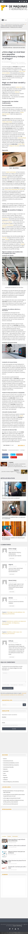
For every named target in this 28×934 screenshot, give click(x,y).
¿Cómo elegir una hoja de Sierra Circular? (12, 798)
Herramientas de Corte (8, 760)
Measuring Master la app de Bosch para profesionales (16, 840)
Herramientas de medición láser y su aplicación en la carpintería (13, 518)
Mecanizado (5, 771)
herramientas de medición (14, 450)
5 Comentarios (22, 62)
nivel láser (4, 237)
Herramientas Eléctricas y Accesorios (11, 765)
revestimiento (5, 218)
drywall (4, 226)
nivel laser (22, 450)
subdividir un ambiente (7, 225)
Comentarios (15, 836)
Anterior (11, 462)
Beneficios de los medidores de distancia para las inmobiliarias (13, 538)
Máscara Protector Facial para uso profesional (16, 852)
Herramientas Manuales (8, 767)
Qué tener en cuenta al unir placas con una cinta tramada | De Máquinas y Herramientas (14, 623)
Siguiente (16, 470)
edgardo (11, 564)
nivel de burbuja (22, 137)
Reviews (5, 775)
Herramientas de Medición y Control (11, 62)
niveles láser (19, 87)
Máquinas (5, 769)
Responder (11, 558)
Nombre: (4, 717)
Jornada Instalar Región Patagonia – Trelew (11, 472)
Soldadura (5, 779)
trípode (7, 239)
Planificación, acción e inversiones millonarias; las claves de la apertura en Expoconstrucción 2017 (17, 465)
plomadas (4, 177)
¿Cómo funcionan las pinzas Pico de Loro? (17, 861)
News (4, 773)
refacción (17, 92)
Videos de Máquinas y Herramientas (11, 781)
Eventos (5, 758)
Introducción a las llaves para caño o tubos (17, 867)
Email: (3, 722)
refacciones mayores (7, 222)
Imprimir (14, 63)
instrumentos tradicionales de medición (14, 189)
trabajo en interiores (14, 145)
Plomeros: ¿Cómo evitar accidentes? (11, 498)
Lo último (4, 836)
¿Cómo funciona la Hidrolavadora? (10, 804)
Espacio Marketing (17, 925)
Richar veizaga (12, 548)
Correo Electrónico (22, 63)
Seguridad (5, 777)
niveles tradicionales (7, 121)
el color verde (21, 144)
